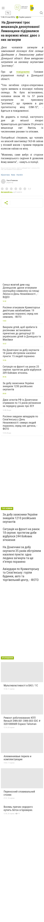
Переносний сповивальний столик (19, 793)
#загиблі (19, 175)
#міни (13, 175)
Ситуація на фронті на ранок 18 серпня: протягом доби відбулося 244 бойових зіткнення (21, 534)
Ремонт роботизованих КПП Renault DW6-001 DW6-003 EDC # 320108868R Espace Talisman (22, 721)
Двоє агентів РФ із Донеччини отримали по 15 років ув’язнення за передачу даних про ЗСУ (22, 403)
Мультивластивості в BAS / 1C (21, 685)
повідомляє (23, 71)
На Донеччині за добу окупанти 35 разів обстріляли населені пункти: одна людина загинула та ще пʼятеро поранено (22, 554)
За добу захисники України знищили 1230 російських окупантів (18, 386)
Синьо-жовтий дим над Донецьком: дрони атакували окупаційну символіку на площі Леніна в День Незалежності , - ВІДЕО (21, 291)
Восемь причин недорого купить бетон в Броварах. (18, 808)
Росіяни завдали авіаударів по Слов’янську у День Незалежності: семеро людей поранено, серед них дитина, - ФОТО (20, 422)
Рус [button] (8, 13)
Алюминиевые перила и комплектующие (17, 758)
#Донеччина (5, 175)
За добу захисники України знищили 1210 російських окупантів (20, 518)
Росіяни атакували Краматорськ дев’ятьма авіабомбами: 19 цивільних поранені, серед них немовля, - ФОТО (21, 312)
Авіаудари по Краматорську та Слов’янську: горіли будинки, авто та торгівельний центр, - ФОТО (21, 574)
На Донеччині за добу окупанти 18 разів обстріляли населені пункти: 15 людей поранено (21, 353)
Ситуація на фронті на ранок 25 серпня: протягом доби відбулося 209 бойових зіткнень (22, 369)
